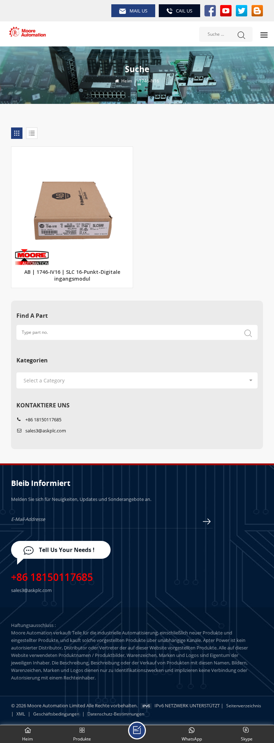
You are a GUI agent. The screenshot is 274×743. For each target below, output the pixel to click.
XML (20, 714)
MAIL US (138, 10)
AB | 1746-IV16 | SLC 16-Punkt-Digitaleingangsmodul (72, 276)
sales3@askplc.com (45, 430)
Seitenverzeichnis (243, 706)
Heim (126, 81)
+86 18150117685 (43, 419)
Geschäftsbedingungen (56, 714)
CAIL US (184, 10)
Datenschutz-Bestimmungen (115, 714)
